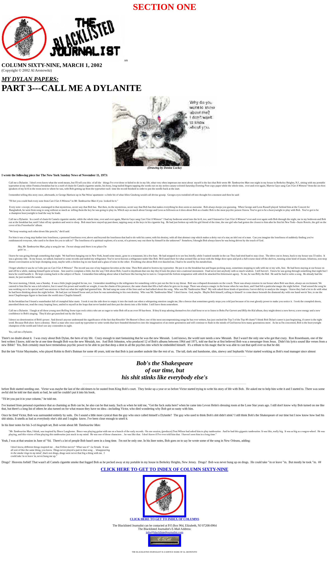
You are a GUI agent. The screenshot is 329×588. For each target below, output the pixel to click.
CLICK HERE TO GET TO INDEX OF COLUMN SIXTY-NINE (164, 469)
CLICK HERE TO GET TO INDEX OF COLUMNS (164, 519)
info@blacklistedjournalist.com (164, 532)
